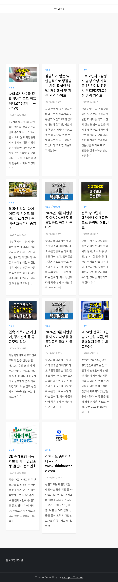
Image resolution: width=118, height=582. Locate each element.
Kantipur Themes (72, 577)
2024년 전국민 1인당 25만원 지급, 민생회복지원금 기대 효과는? (95, 339)
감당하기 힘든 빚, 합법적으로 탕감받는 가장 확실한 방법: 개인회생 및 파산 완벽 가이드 (58, 85)
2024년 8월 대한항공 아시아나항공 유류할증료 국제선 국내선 (59, 339)
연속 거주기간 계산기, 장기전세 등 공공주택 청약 (22, 336)
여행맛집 (57, 207)
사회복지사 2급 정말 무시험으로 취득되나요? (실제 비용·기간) (22, 101)
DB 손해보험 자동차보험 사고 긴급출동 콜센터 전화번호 (22, 461)
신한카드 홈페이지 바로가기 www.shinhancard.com (58, 463)
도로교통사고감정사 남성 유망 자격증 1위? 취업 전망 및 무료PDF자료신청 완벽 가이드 (94, 85)
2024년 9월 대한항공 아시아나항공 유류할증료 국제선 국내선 (59, 220)
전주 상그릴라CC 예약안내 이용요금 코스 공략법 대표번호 (95, 220)
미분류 (11, 87)
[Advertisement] (59, 35)
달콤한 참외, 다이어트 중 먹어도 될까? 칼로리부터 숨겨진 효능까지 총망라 (22, 218)
